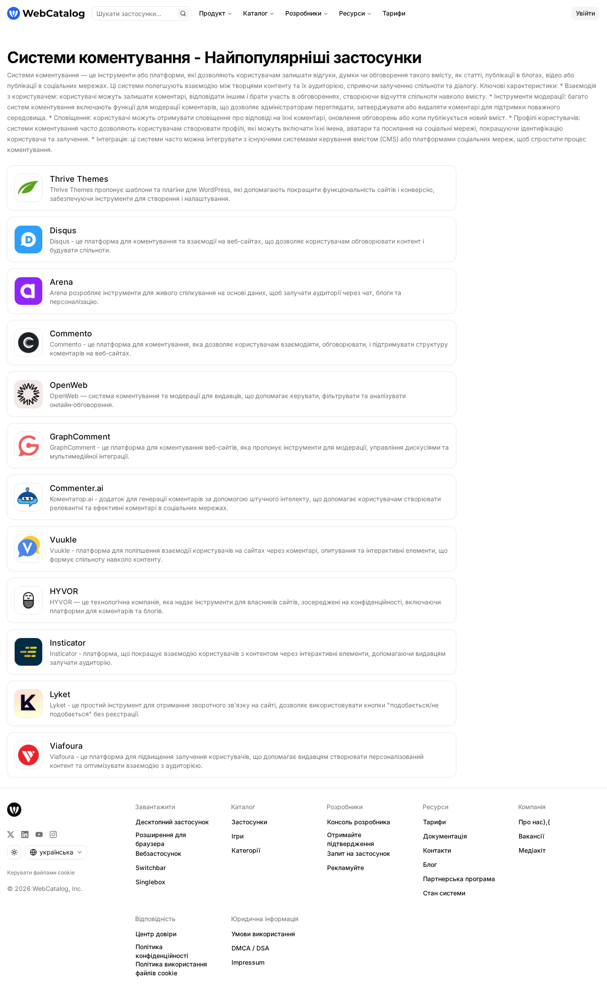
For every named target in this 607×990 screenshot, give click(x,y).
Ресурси (352, 13)
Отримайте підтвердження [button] (350, 839)
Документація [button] (445, 836)
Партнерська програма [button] (459, 878)
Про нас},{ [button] (534, 822)
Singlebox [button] (150, 882)
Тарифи (394, 13)
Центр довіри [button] (156, 934)
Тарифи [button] (434, 822)
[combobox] (56, 852)
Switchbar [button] (151, 867)
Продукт (212, 13)
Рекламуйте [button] (345, 867)
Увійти (585, 13)
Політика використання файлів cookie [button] (171, 969)
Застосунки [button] (249, 822)
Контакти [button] (437, 850)
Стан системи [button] (444, 893)
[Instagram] (53, 834)
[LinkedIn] (24, 834)
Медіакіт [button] (532, 850)
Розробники (303, 13)
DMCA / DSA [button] (250, 948)
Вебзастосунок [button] (158, 853)
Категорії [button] (246, 850)
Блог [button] (430, 864)
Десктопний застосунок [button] (172, 822)
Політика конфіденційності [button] (162, 951)
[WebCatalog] (14, 809)
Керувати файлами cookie (41, 872)
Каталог (255, 13)
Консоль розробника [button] (358, 822)
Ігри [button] (238, 836)
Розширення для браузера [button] (161, 839)
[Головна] (45, 13)
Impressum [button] (248, 962)
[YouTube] (39, 834)
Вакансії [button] (531, 836)
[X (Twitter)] (10, 834)
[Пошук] (183, 13)
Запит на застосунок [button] (358, 853)
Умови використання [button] (263, 934)
